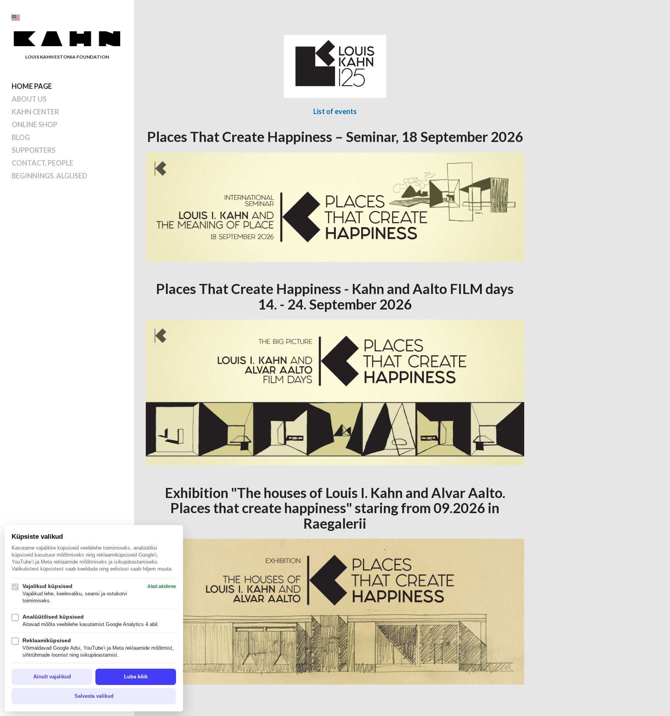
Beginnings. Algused (49, 175)
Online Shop (34, 124)
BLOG (21, 137)
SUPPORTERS (33, 150)
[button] (16, 18)
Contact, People (42, 163)
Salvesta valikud (94, 696)
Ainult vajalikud (52, 677)
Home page (32, 86)
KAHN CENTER (35, 111)
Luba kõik (136, 677)
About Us (29, 99)
